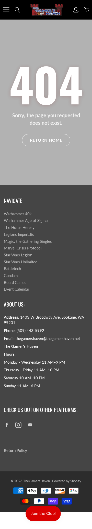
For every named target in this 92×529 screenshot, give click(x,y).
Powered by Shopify (66, 481)
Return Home (46, 140)
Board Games (15, 282)
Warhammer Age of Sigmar (26, 220)
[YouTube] (30, 424)
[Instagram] (18, 424)
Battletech (12, 268)
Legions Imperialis (19, 234)
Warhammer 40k (18, 214)
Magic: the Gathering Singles (28, 241)
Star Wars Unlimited (20, 262)
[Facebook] (6, 424)
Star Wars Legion (18, 255)
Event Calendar (16, 289)
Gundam (11, 275)
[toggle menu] (6, 10)
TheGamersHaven (36, 481)
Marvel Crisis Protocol (23, 248)
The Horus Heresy (19, 227)
